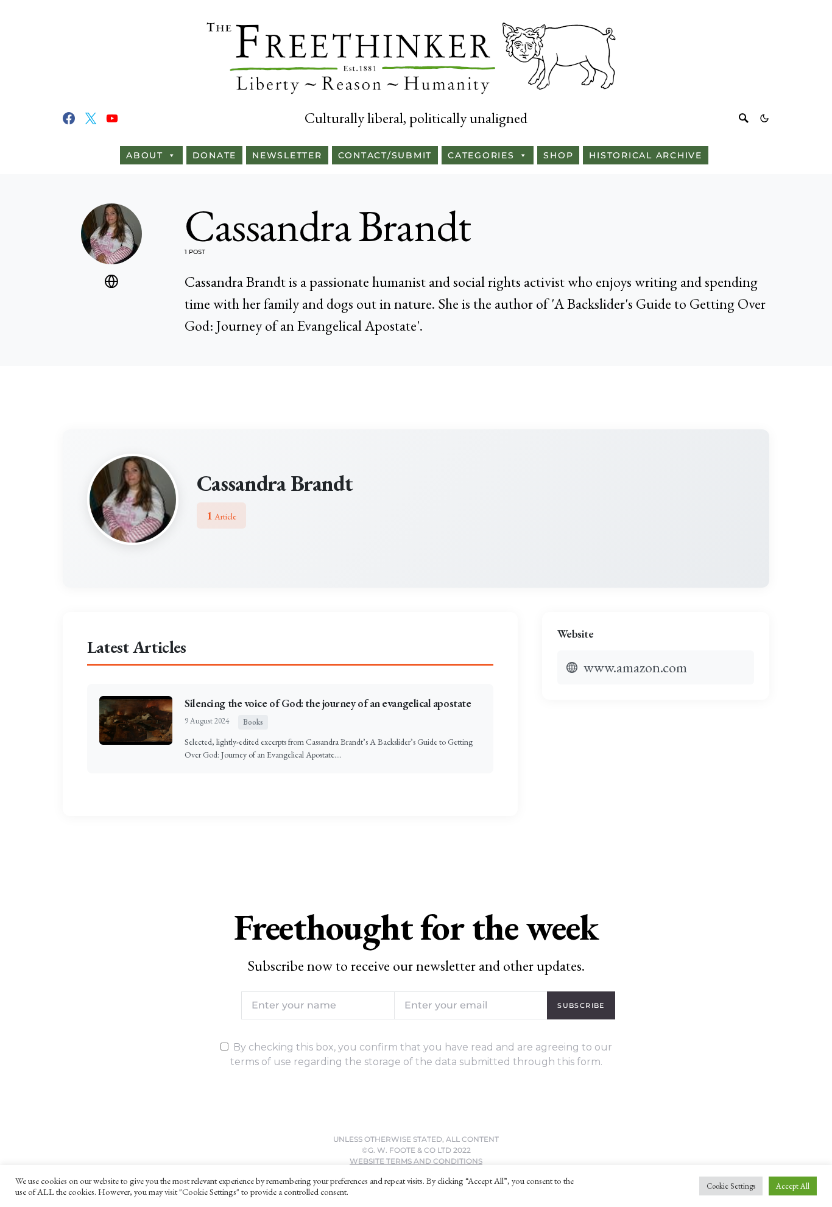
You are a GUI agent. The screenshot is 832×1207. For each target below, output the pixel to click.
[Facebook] (69, 118)
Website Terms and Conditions (416, 1161)
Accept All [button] (792, 1186)
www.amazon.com (635, 667)
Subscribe (580, 1005)
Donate (214, 155)
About (144, 155)
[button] (764, 118)
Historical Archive (645, 155)
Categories (481, 155)
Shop (558, 155)
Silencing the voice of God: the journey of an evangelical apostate (328, 703)
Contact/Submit (385, 155)
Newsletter (287, 155)
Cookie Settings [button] (731, 1186)
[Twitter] (91, 118)
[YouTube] (112, 118)
